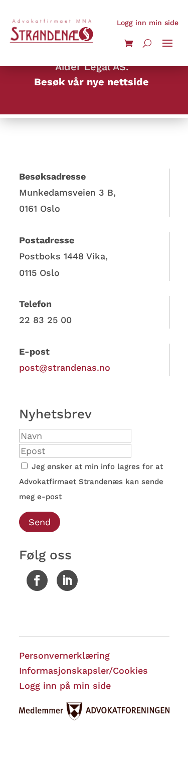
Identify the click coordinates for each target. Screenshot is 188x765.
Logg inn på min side (65, 685)
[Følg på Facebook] (37, 580)
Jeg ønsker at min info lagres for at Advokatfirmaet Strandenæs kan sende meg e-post (91, 481)
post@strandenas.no (64, 367)
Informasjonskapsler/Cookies (83, 670)
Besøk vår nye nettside (91, 82)
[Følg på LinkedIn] (67, 580)
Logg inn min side (147, 23)
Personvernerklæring (64, 655)
